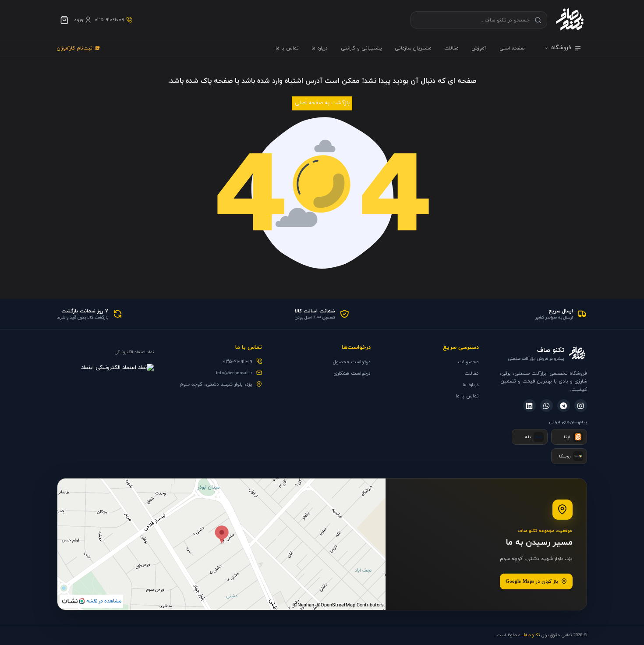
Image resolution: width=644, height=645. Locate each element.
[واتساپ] (546, 405)
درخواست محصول (352, 361)
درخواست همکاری (352, 373)
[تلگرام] (563, 405)
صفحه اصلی (511, 48)
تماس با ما (287, 48)
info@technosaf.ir (234, 372)
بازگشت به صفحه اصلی (322, 103)
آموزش (478, 48)
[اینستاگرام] (580, 405)
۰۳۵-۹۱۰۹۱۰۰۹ (237, 361)
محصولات (468, 361)
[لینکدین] (529, 405)
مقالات (451, 48)
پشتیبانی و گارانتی (361, 48)
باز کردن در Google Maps (532, 581)
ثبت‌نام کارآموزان (74, 48)
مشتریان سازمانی (413, 48)
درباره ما (319, 48)
